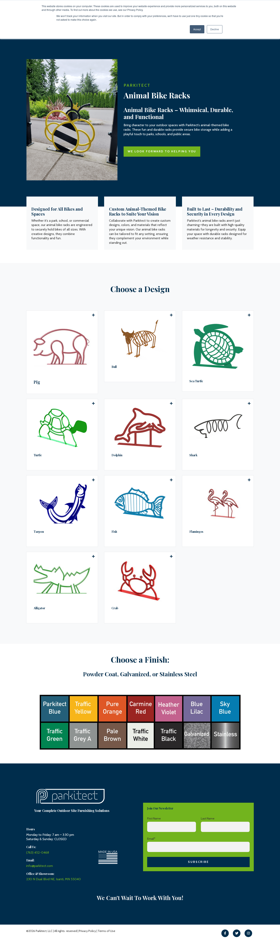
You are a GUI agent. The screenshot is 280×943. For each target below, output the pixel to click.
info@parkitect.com (39, 866)
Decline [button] (214, 29)
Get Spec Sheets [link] (50, 529)
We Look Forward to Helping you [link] (162, 151)
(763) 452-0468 (37, 852)
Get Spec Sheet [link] (49, 364)
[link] (225, 933)
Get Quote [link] (44, 350)
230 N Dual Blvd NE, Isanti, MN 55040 (53, 879)
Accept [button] (197, 29)
